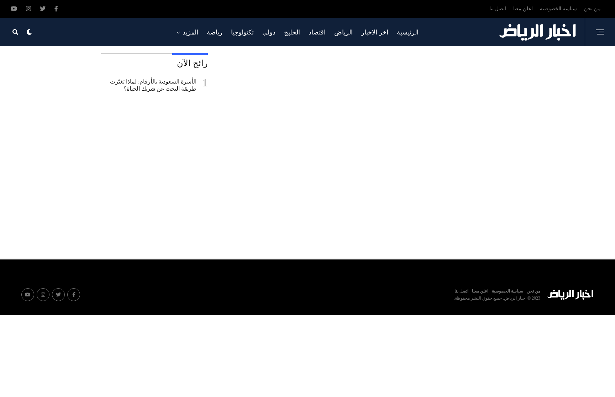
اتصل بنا (497, 8)
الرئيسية (408, 32)
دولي (268, 32)
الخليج (292, 32)
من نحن (592, 8)
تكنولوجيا (242, 32)
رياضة (214, 32)
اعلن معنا (523, 8)
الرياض (343, 32)
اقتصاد (317, 32)
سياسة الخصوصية (558, 8)
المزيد (190, 32)
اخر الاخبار (374, 32)
